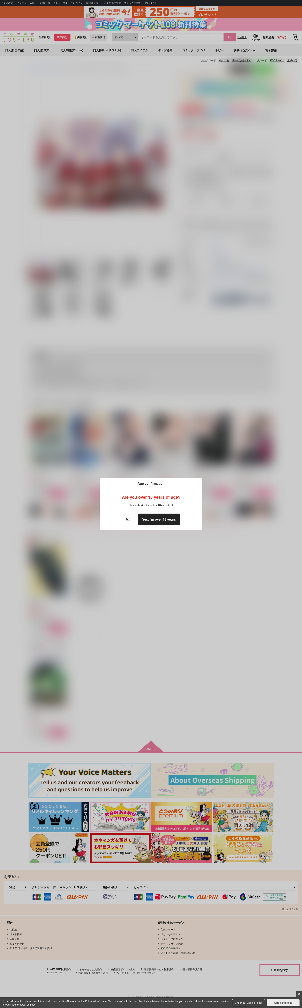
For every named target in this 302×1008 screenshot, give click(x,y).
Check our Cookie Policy (248, 1002)
